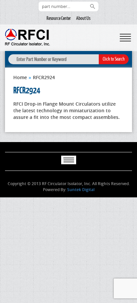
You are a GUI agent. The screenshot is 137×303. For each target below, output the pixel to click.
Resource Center (59, 18)
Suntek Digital (80, 189)
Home (20, 77)
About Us (83, 18)
